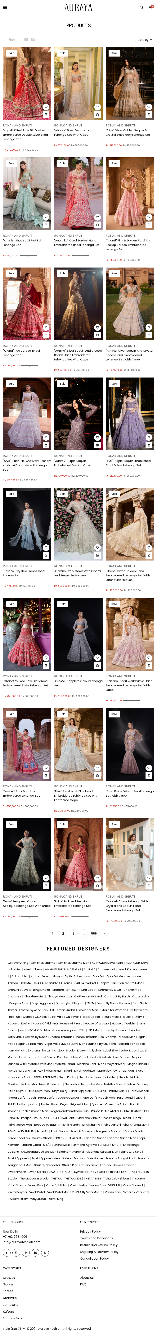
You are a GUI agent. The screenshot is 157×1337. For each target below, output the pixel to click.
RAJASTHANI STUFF (135, 1111)
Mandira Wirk (17, 1064)
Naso (140, 1071)
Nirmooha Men (91, 1084)
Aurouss (67, 983)
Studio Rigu (70, 1165)
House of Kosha (19, 1023)
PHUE (11, 1104)
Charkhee (15, 996)
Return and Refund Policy (99, 1245)
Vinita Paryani (18, 1192)
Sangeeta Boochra (109, 1131)
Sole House (95, 1158)
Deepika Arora (19, 1003)
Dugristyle (63, 1003)
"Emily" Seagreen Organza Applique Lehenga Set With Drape (27, 903)
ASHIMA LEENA (30, 983)
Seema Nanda (96, 1138)
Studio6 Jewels (113, 1165)
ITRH (82, 1030)
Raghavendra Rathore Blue (70, 1111)
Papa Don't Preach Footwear (59, 1098)
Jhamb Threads (61, 1037)
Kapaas (140, 1044)
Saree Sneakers (19, 1138)
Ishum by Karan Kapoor (61, 1030)
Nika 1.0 (44, 1084)
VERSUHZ (114, 1185)
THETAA (56, 1178)
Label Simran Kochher (54, 1057)
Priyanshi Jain (80, 1104)
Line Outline (121, 1057)
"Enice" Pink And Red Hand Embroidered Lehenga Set (72, 903)
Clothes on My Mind (88, 996)
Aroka (35, 976)
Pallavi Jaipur (118, 1091)
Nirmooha (72, 1084)
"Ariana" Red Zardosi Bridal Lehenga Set (21, 353)
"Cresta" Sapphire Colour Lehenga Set (78, 683)
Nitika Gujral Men (39, 1091)
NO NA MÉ (100, 1091)
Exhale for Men (88, 1010)
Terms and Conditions (96, 1238)
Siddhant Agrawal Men (102, 1152)
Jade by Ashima (115, 1030)
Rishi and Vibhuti (89, 1118)
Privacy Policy (90, 1231)
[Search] (141, 7)
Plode (45, 1104)
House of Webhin (124, 1023)
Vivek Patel (37, 1192)
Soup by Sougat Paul (120, 1158)
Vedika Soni (97, 1185)
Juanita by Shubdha (102, 1044)
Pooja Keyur (60, 1104)
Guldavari (73, 1017)
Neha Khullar (68, 1077)
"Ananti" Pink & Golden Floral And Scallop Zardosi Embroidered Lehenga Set (128, 244)
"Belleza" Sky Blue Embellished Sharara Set (24, 573)
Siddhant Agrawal (72, 1152)
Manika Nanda (65, 1064)
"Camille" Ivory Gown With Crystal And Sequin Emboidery (77, 573)
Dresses (9, 1277)
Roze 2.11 (43, 1131)
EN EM (91, 1003)
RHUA (54, 1118)
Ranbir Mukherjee (20, 1118)
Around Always (52, 976)
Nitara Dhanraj (138, 1084)
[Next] (104, 933)
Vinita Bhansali (133, 1185)
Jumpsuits (10, 1305)
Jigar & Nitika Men (30, 1044)
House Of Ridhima (46, 1023)
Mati (101, 1064)
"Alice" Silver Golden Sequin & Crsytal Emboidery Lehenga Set (128, 132)
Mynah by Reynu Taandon (116, 1071)
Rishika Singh (112, 1118)
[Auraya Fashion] (78, 7)
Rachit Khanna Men (35, 1111)
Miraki (68, 1071)
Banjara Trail (108, 983)
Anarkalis (10, 1298)
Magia (136, 1057)
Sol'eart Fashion (73, 1158)
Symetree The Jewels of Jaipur (96, 1172)
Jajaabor (135, 1030)
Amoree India (107, 969)
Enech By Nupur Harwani (114, 1003)
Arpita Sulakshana (78, 976)
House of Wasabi (97, 1023)
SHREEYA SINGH (110, 1145)
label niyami (28, 1057)
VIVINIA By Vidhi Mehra (87, 1192)
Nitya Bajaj (60, 1091)
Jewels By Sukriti (36, 1037)
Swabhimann (17, 1172)
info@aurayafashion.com (21, 1242)
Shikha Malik (62, 1145)
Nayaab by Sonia (20, 1077)
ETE (52, 1010)
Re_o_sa (41, 1118)
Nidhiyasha (29, 1084)
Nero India (86, 1077)
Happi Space (91, 1017)
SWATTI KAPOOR (60, 1172)
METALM (38, 1071)
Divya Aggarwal (43, 1003)
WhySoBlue (38, 1199)
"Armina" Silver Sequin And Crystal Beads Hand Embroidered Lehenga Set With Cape (78, 355)
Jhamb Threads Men (121, 1037)
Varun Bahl (36, 1185)
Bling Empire (42, 990)
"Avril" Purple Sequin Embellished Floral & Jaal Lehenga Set (128, 463)
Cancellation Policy (94, 1258)
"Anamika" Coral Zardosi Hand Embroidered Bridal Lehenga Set (77, 242)
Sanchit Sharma (82, 1131)
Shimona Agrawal (85, 1145)
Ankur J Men (20, 976)
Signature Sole (131, 1152)
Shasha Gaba (31, 1145)
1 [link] (52, 933)
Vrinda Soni (113, 1192)
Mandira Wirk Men (40, 1064)
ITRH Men (94, 1030)
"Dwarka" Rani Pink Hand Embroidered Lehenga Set (21, 793)
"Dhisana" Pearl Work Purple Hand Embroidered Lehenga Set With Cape (129, 685)
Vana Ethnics (17, 1185)
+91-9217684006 (15, 1236)
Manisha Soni (86, 1064)
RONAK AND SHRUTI (21, 1131)
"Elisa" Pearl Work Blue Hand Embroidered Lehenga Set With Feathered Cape (76, 795)
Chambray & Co (110, 990)
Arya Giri (98, 976)
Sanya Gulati (134, 1131)
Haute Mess (111, 1017)
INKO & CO (35, 1030)
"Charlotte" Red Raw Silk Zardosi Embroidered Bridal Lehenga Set (25, 683)
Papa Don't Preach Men (98, 1098)
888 (94, 933)
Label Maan (129, 1050)
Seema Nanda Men (123, 1138)
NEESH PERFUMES (45, 1077)
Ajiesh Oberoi (33, 969)
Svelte (130, 1165)
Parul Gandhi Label (130, 1098)
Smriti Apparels (19, 1158)
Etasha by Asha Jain (33, 1010)
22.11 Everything (18, 963)
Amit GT (90, 969)
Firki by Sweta (138, 1010)
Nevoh (124, 1077)
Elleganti (78, 1003)
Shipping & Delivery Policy (99, 1252)
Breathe (58, 990)
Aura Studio (50, 983)
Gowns (8, 1284)
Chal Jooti (88, 990)
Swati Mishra (38, 1172)
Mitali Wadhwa (85, 1071)
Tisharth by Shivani (116, 1178)
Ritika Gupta (132, 1118)
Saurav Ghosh (42, 1138)
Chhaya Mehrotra (60, 996)
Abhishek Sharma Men (74, 963)
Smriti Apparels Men (46, 1158)
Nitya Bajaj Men (81, 1091)
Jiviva (65, 1044)
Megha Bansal (138, 1064)
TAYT (124, 1172)
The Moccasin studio (34, 1178)
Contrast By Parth (117, 996)
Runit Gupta (60, 1131)
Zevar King (55, 1199)
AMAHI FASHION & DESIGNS (63, 969)
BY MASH (72, 990)
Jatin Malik (15, 1037)
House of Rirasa (71, 1023)
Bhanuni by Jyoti (19, 990)
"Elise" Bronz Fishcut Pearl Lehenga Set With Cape (130, 793)
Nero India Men (106, 1077)
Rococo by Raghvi (47, 1125)
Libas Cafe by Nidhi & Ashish (91, 1057)
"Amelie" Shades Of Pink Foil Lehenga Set (22, 242)
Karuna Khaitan (41, 1050)
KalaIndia (125, 1044)
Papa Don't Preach (23, 1098)
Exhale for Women (114, 1010)
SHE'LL (47, 1145)
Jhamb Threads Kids (90, 1037)
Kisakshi (83, 1050)
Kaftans (9, 1311)
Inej (22, 1030)
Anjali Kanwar (128, 969)
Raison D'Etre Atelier (105, 1111)
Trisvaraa (139, 1178)
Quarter (98, 1104)
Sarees (8, 1291)
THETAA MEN (92, 1178)
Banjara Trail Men (131, 983)
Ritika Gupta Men (20, 1125)
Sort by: (143, 40)
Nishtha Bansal (115, 1084)
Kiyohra (96, 1050)
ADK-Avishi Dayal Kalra (108, 963)
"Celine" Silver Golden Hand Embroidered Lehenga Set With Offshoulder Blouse (128, 575)
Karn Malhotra (18, 1050)
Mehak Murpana (19, 1071)
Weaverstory (19, 1199)
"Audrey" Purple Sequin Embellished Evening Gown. (73, 463)
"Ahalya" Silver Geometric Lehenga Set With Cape (72, 132)
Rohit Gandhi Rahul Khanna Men (125, 1125)
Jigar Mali (52, 1044)
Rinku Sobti (68, 1118)
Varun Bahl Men (57, 1185)
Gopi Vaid (57, 1017)
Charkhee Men (34, 996)
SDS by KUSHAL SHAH (69, 1138)
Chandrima (131, 990)
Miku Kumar (54, 1071)
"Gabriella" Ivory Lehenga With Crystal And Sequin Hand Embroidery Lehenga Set (127, 905)
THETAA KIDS (73, 1178)
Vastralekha (79, 1185)
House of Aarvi (132, 1017)
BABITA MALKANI (85, 983)
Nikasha (57, 1084)
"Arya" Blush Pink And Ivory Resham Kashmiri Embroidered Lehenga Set (27, 465)
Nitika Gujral (16, 1091)
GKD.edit (41, 1017)
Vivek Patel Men (58, 1192)
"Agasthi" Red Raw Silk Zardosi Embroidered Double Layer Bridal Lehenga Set (25, 134)
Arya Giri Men (115, 976)
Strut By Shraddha (47, 1165)
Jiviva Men (78, 1044)
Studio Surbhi (90, 1165)
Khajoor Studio (64, 1050)
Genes (28, 1017)
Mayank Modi (116, 1064)
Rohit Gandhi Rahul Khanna (81, 1125)
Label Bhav (111, 1050)
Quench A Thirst (116, 1104)
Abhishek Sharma (43, 963)
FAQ (83, 1284)
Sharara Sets (12, 1318)
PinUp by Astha (28, 1104)
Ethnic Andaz (66, 1010)
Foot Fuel (14, 1017)
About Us (87, 1277)
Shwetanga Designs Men (39, 1152)
